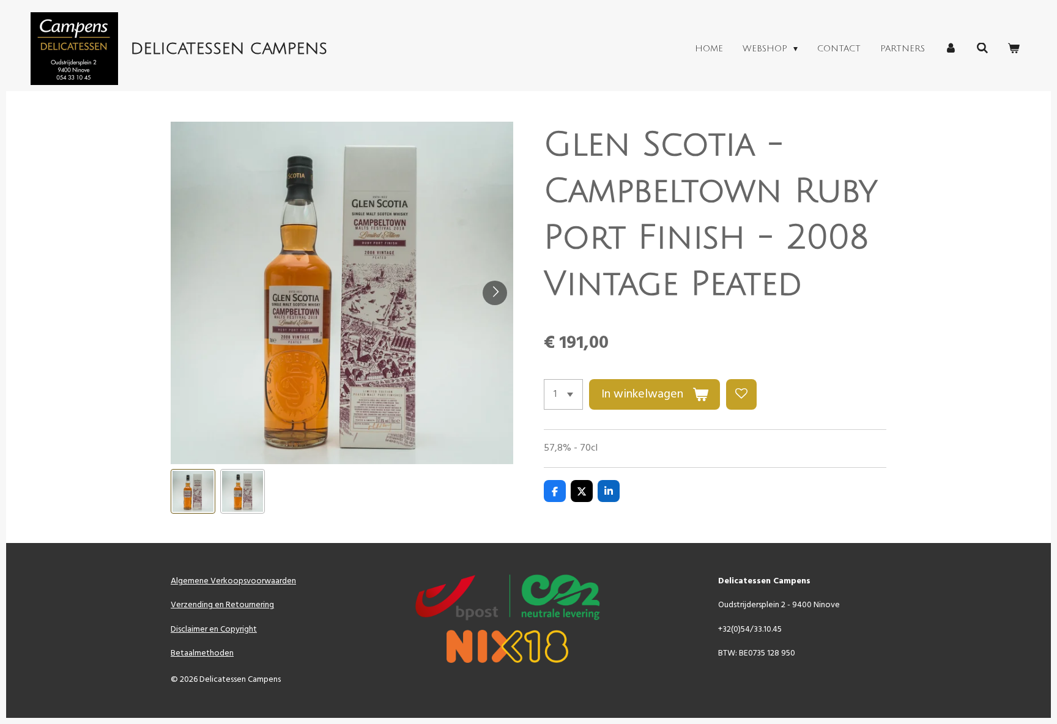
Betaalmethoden (202, 653)
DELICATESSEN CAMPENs (228, 48)
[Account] (950, 48)
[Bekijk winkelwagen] (1013, 48)
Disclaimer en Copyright (214, 629)
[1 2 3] (563, 394)
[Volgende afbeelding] (495, 293)
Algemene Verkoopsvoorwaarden (233, 581)
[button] (193, 491)
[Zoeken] (982, 48)
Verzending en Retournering (222, 605)
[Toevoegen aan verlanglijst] (741, 394)
